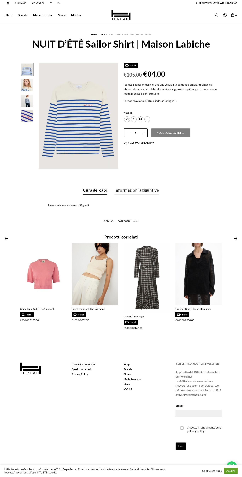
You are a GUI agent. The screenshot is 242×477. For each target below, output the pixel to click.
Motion (76, 15)
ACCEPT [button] (230, 470)
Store (62, 15)
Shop (8, 15)
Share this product (141, 143)
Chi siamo (20, 3)
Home (94, 34)
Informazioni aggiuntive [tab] (136, 190)
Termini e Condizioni (84, 364)
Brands (22, 15)
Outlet (104, 34)
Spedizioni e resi (81, 369)
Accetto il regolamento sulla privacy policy (204, 429)
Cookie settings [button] (212, 470)
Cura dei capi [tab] (95, 190)
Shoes (127, 374)
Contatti (38, 3)
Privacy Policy (80, 374)
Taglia (128, 113)
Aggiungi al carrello (170, 132)
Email (180, 405)
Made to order (42, 15)
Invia (180, 446)
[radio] (127, 119)
